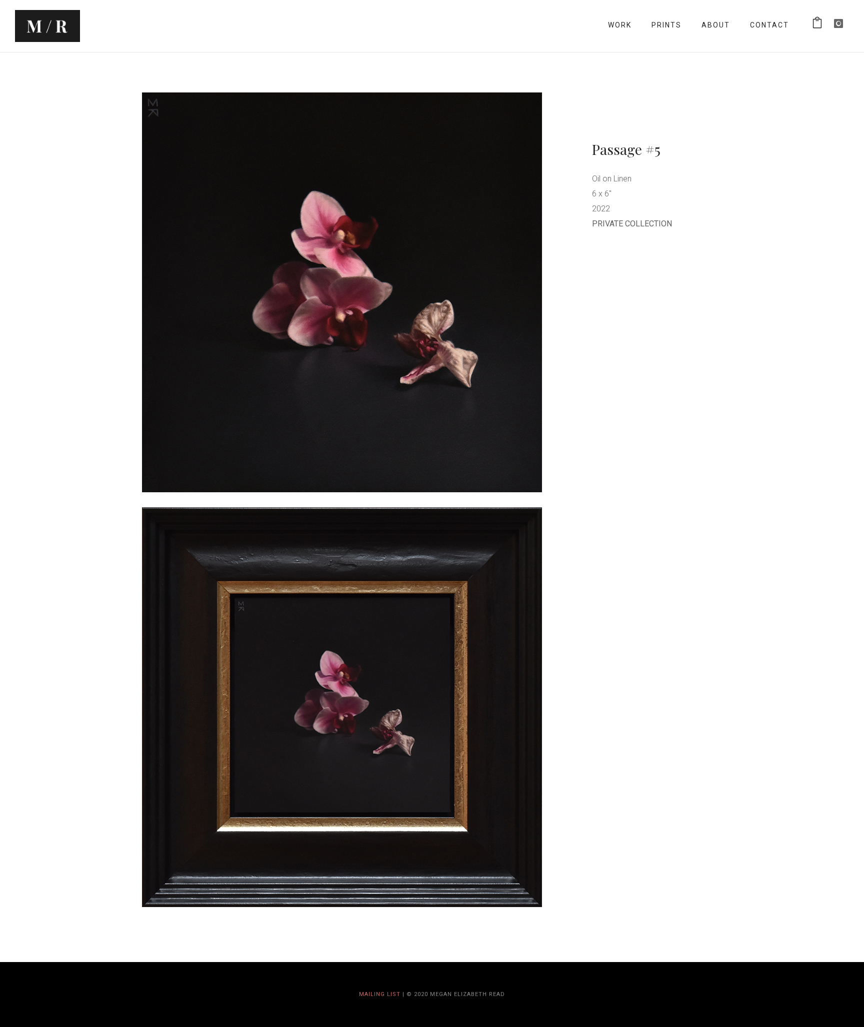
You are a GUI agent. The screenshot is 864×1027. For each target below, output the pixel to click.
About (716, 25)
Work (620, 25)
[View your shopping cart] (818, 25)
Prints (667, 25)
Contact (769, 25)
